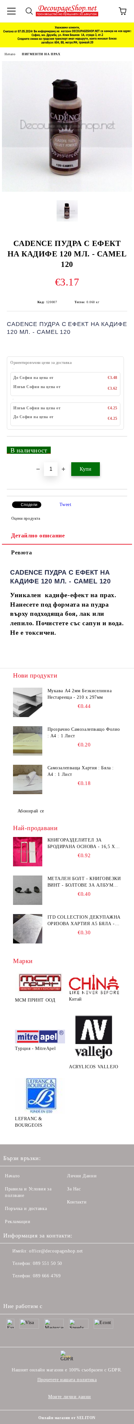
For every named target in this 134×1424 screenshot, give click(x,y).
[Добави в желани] (118, 447)
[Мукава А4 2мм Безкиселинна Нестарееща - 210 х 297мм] (27, 702)
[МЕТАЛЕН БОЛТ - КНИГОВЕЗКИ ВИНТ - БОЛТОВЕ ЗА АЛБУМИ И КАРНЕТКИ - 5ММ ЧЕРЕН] (27, 890)
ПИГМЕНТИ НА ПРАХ (41, 54)
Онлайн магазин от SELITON (67, 1418)
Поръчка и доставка (26, 1208)
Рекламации (18, 1221)
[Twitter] (26, 1289)
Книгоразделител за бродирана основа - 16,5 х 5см (81, 844)
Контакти (77, 1202)
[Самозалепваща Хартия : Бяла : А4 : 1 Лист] (27, 779)
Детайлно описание (38, 535)
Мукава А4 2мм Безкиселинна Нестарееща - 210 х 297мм (79, 694)
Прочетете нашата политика (67, 1379)
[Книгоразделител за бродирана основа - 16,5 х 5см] (27, 851)
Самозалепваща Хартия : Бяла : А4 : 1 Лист (80, 771)
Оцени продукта (25, 518)
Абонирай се (31, 811)
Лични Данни (82, 1175)
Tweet (66, 504)
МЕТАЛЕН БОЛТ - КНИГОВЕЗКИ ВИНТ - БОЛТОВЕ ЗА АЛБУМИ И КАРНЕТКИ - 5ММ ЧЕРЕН (84, 882)
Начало (10, 54)
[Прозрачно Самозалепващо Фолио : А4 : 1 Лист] (27, 741)
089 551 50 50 (47, 1263)
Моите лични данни (69, 1396)
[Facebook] (12, 1289)
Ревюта (21, 552)
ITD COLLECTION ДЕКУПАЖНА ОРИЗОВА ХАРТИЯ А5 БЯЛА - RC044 (84, 921)
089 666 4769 (46, 1275)
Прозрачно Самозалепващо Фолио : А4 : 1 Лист (83, 732)
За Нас (74, 1189)
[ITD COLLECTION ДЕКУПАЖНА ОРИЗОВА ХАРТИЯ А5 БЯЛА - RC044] (27, 928)
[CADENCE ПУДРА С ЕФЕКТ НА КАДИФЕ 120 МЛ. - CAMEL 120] (67, 190)
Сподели (29, 504)
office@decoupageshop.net (56, 1251)
